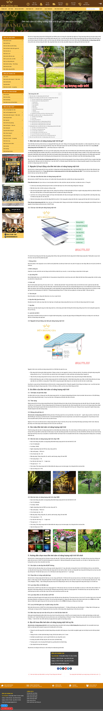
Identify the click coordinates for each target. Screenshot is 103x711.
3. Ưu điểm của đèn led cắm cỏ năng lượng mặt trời (40, 115)
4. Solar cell (34, 106)
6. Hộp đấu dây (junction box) (37, 109)
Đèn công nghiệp (59, 8)
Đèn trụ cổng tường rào (9, 61)
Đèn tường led (7, 128)
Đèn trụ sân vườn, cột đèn (9, 58)
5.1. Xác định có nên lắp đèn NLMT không (38, 127)
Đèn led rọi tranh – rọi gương (10, 87)
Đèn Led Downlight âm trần (10, 112)
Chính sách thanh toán (32, 695)
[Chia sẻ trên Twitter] (60, 668)
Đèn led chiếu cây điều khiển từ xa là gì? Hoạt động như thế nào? (46, 674)
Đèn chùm (6, 76)
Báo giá (67, 8)
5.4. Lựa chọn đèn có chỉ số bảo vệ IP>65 (38, 132)
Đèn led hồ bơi (7, 43)
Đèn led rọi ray (7, 141)
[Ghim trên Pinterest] (66, 668)
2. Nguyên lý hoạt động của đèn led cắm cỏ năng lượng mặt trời (43, 97)
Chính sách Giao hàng (32, 696)
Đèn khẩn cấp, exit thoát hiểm (10, 102)
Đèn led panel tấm (8, 117)
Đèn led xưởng (7, 97)
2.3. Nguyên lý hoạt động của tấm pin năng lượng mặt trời (42, 113)
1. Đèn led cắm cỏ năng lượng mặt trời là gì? (39, 96)
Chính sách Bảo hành (32, 698)
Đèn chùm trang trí (8, 133)
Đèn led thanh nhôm (8, 151)
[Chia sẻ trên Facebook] (58, 668)
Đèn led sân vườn (19, 8)
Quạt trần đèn (48, 8)
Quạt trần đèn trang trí (9, 130)
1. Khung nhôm (35, 102)
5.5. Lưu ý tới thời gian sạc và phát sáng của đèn (40, 133)
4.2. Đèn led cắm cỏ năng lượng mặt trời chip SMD (40, 124)
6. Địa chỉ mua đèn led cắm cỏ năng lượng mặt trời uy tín (42, 137)
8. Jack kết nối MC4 (35, 111)
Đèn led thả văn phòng (9, 122)
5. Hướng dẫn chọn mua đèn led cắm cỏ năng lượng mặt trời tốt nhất (44, 126)
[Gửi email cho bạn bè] (63, 668)
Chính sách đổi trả (31, 700)
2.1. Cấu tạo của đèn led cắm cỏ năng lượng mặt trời (41, 99)
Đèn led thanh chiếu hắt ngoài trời (11, 48)
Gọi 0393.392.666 (7, 708)
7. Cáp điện (34, 110)
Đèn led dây (6, 146)
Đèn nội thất (39, 8)
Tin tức (51, 19)
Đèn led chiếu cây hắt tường (10, 45)
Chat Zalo (4, 705)
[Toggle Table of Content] (58, 94)
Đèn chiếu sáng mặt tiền (9, 69)
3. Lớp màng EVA (35, 105)
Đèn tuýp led (6, 120)
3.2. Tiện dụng (33, 118)
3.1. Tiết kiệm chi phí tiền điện (36, 116)
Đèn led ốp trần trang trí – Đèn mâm (12, 79)
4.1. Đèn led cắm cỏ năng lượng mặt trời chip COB (40, 123)
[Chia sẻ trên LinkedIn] (68, 668)
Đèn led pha (6, 94)
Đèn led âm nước (7, 40)
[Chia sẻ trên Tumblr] (71, 668)
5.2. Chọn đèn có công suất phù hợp (37, 129)
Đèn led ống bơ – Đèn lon (9, 125)
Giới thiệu (10, 8)
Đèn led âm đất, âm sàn (9, 56)
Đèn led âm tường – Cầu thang (11, 64)
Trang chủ (4, 8)
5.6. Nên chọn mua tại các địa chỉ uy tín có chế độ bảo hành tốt (43, 135)
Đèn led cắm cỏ (7, 51)
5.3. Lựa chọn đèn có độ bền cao (37, 130)
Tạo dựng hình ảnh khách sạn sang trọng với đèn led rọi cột (84, 674)
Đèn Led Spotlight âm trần (9, 109)
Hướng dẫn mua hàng (32, 693)
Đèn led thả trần (7, 81)
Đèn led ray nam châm (9, 143)
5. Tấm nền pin (34, 107)
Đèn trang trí (29, 8)
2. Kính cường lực (35, 103)
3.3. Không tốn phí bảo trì (35, 119)
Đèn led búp (6, 148)
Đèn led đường (7, 99)
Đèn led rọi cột (7, 53)
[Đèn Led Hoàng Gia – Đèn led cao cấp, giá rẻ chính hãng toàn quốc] (9, 3)
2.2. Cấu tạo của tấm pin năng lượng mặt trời (39, 100)
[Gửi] (101, 9)
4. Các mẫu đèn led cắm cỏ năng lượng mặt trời (40, 121)
